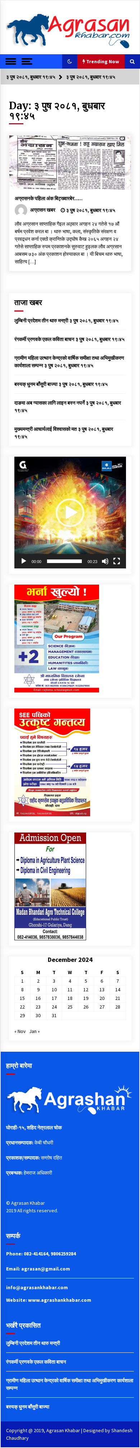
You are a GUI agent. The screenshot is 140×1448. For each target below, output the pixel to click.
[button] (69, 61)
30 (38, 1015)
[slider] (64, 561)
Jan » (34, 1031)
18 (70, 998)
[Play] (23, 561)
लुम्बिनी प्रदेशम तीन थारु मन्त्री (41, 320)
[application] (70, 512)
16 (38, 998)
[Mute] (105, 561)
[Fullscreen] (116, 561)
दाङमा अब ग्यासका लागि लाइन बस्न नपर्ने (49, 403)
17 (54, 998)
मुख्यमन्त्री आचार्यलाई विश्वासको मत (45, 429)
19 (85, 998)
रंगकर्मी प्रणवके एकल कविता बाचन (44, 339)
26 (85, 1007)
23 (38, 1007)
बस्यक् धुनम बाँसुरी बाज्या (35, 384)
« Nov (20, 1031)
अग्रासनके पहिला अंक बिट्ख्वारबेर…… (49, 198)
